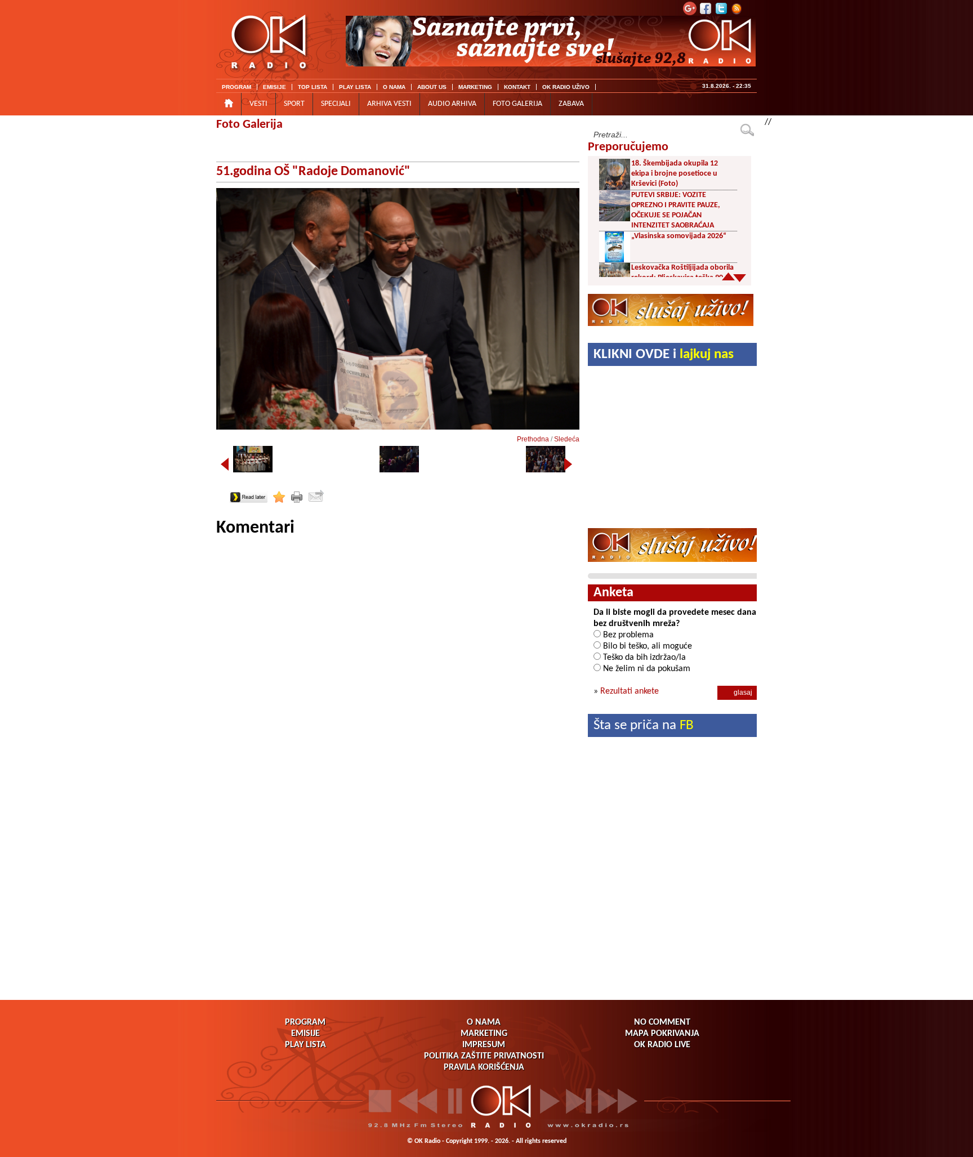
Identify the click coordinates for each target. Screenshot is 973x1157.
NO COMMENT (662, 1022)
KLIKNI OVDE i (663, 354)
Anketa (613, 593)
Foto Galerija (249, 124)
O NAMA (394, 87)
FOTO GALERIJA (517, 104)
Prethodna (533, 439)
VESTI (258, 104)
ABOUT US (432, 87)
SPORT (294, 104)
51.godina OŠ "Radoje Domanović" (313, 171)
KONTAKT (517, 87)
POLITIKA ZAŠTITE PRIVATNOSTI (484, 1056)
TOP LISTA (312, 87)
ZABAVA (571, 104)
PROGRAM (236, 87)
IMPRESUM (483, 1044)
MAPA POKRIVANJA (662, 1033)
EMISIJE (274, 87)
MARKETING (475, 87)
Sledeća (566, 439)
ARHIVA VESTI (389, 104)
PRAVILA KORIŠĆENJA (484, 1067)
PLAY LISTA (355, 87)
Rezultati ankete (629, 691)
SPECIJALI (336, 104)
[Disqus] (397, 680)
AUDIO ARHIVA (452, 104)
